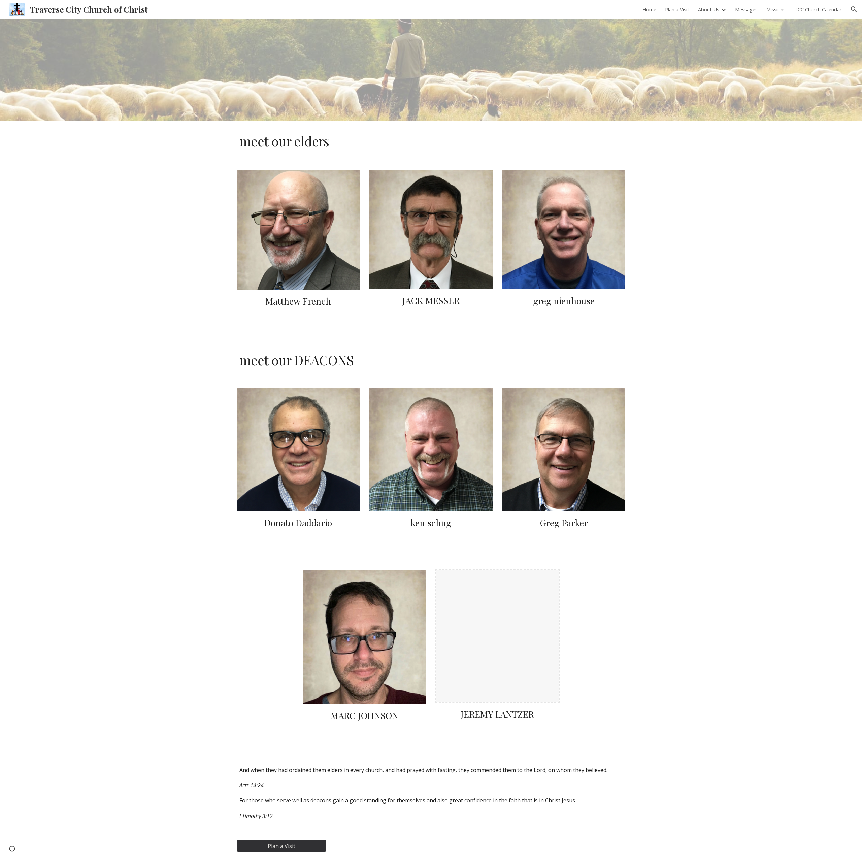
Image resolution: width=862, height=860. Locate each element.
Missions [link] (776, 9)
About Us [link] (708, 9)
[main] (431, 141)
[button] (854, 9)
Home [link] (649, 9)
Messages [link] (746, 9)
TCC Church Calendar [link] (818, 9)
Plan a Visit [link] (677, 9)
